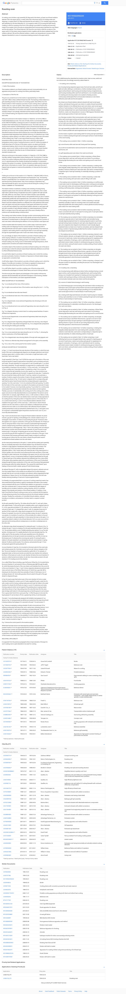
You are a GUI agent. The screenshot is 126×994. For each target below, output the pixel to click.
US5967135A (7, 886)
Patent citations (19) (76, 64)
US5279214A (7, 727)
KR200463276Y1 (7, 907)
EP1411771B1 (7, 900)
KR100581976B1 (8, 957)
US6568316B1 (7, 828)
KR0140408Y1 (7, 918)
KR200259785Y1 (7, 928)
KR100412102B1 (8, 935)
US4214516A (7, 700)
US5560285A (7, 759)
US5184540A (7, 722)
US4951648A (7, 718)
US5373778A (7, 875)
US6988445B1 (7, 814)
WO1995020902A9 (8, 879)
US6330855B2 (7, 795)
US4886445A (7, 714)
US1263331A (7, 661)
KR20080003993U (8, 942)
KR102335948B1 (8, 914)
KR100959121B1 (8, 903)
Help (86, 991)
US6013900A (7, 780)
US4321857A (7, 704)
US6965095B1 (7, 843)
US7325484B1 (7, 792)
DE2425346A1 (7, 694)
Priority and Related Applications (77, 66)
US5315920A (7, 734)
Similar (83, 23)
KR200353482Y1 (8, 839)
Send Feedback (49, 991)
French (80, 27)
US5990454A (7, 774)
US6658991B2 (7, 799)
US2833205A (7, 672)
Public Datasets (61, 991)
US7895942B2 (7, 848)
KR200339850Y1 (7, 946)
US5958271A (7, 783)
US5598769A (7, 762)
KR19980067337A (8, 953)
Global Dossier (86, 68)
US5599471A (7, 755)
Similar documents (95, 64)
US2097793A (7, 668)
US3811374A (7, 684)
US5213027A (7, 730)
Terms (70, 991)
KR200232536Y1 (7, 925)
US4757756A (7, 711)
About (40, 991)
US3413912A (7, 680)
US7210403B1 (7, 836)
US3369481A (7, 882)
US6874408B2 (7, 818)
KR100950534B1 (8, 911)
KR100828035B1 (8, 921)
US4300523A (7, 896)
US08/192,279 (7, 978)
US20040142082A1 (8, 832)
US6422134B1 (7, 825)
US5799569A (7, 767)
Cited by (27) (86, 64)
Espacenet (79, 68)
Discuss (101, 68)
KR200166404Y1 (7, 932)
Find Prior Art (74, 23)
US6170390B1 (7, 806)
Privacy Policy (78, 991)
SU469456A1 (7, 687)
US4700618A (7, 707)
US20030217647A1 (8, 893)
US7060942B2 (7, 821)
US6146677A (7, 788)
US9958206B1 (7, 855)
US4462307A (7, 889)
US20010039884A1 (8, 771)
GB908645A (6, 675)
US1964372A (7, 665)
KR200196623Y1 (7, 949)
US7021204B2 (7, 802)
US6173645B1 (7, 809)
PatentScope (95, 68)
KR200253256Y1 (7, 939)
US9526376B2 (7, 851)
